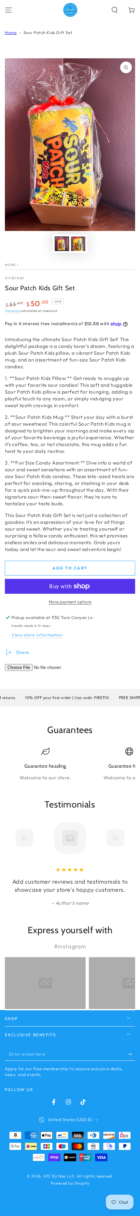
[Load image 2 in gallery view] (78, 243)
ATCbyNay (15, 278)
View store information (37, 635)
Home (11, 32)
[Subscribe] (131, 1054)
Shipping (12, 311)
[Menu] (8, 10)
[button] (114, 10)
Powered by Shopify (70, 1183)
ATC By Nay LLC (58, 1176)
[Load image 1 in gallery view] (62, 243)
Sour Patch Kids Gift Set (47, 32)
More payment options (70, 601)
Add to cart (69, 568)
